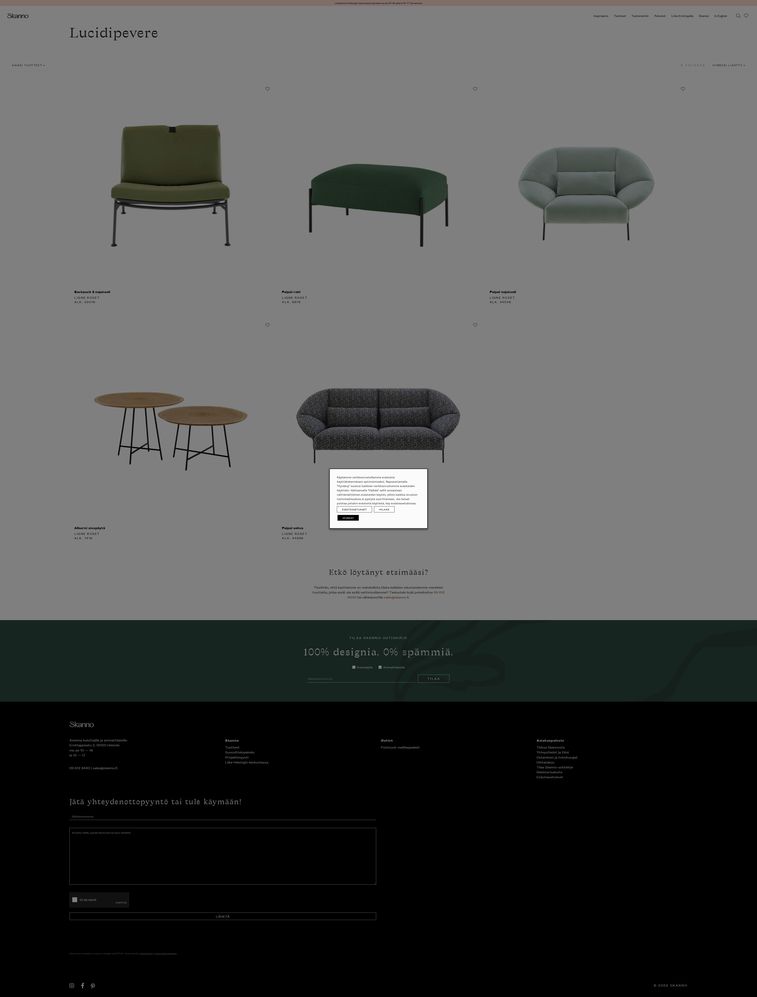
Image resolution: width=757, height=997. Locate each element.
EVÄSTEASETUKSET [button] (354, 509)
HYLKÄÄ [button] (384, 509)
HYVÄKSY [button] (348, 518)
